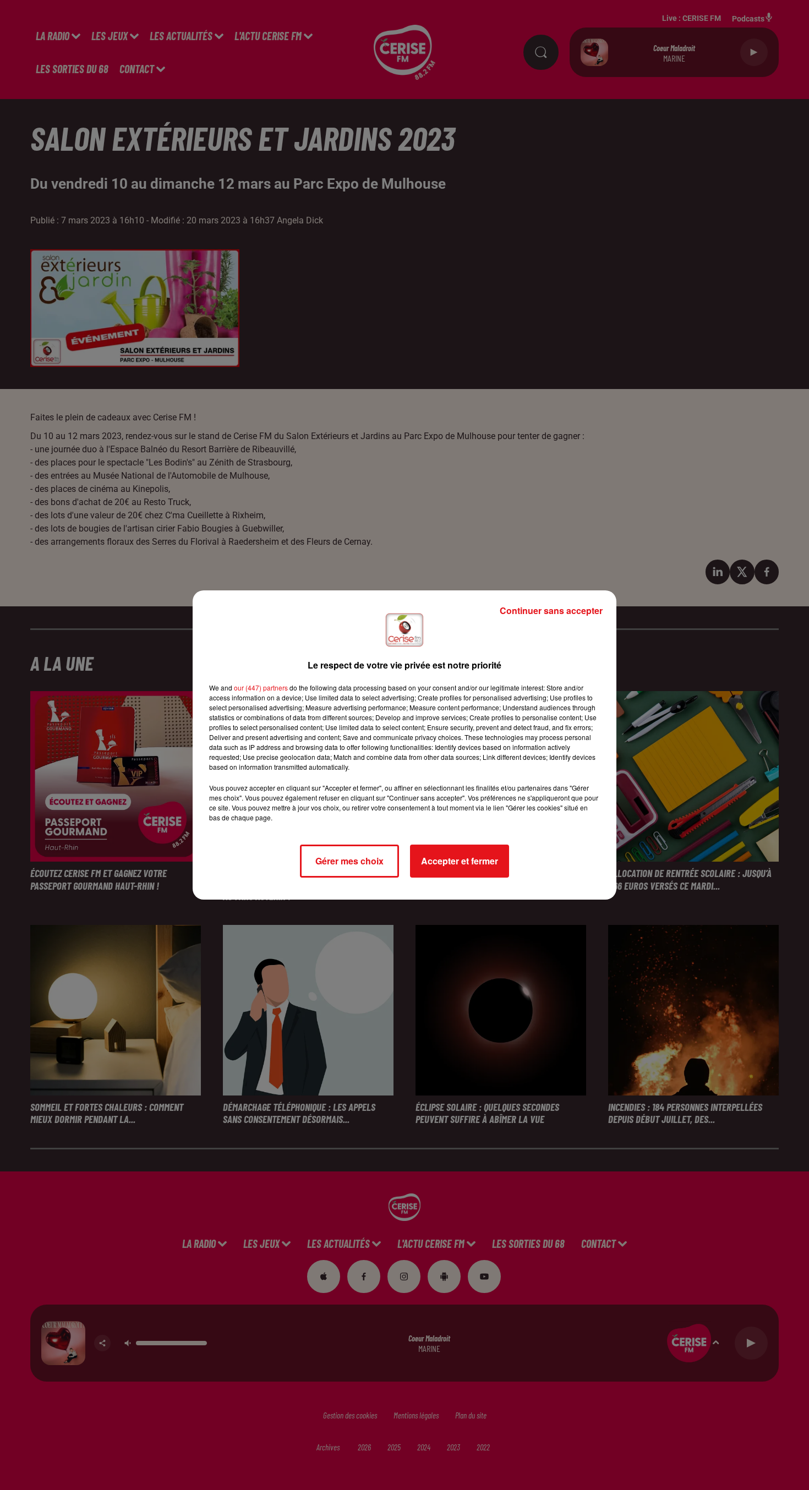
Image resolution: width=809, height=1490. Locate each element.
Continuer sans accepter (551, 610)
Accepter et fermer (459, 860)
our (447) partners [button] (261, 687)
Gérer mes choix (349, 860)
